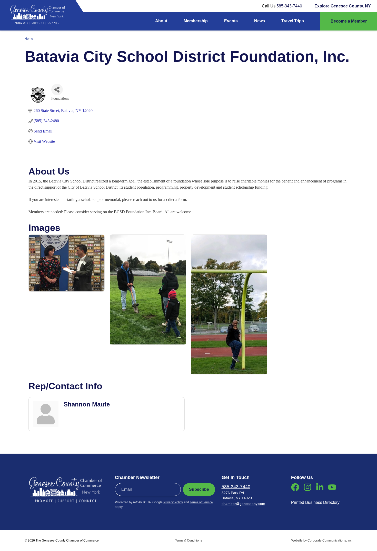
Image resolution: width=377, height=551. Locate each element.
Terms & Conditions (188, 540)
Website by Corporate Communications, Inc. (321, 540)
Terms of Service (201, 502)
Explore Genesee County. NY (342, 6)
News (259, 21)
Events (231, 21)
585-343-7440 (289, 6)
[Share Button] (57, 89)
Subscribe (199, 489)
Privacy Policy (173, 502)
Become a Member (349, 21)
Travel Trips (292, 21)
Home (29, 38)
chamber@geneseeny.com (243, 504)
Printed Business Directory (315, 502)
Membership (196, 21)
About (161, 21)
